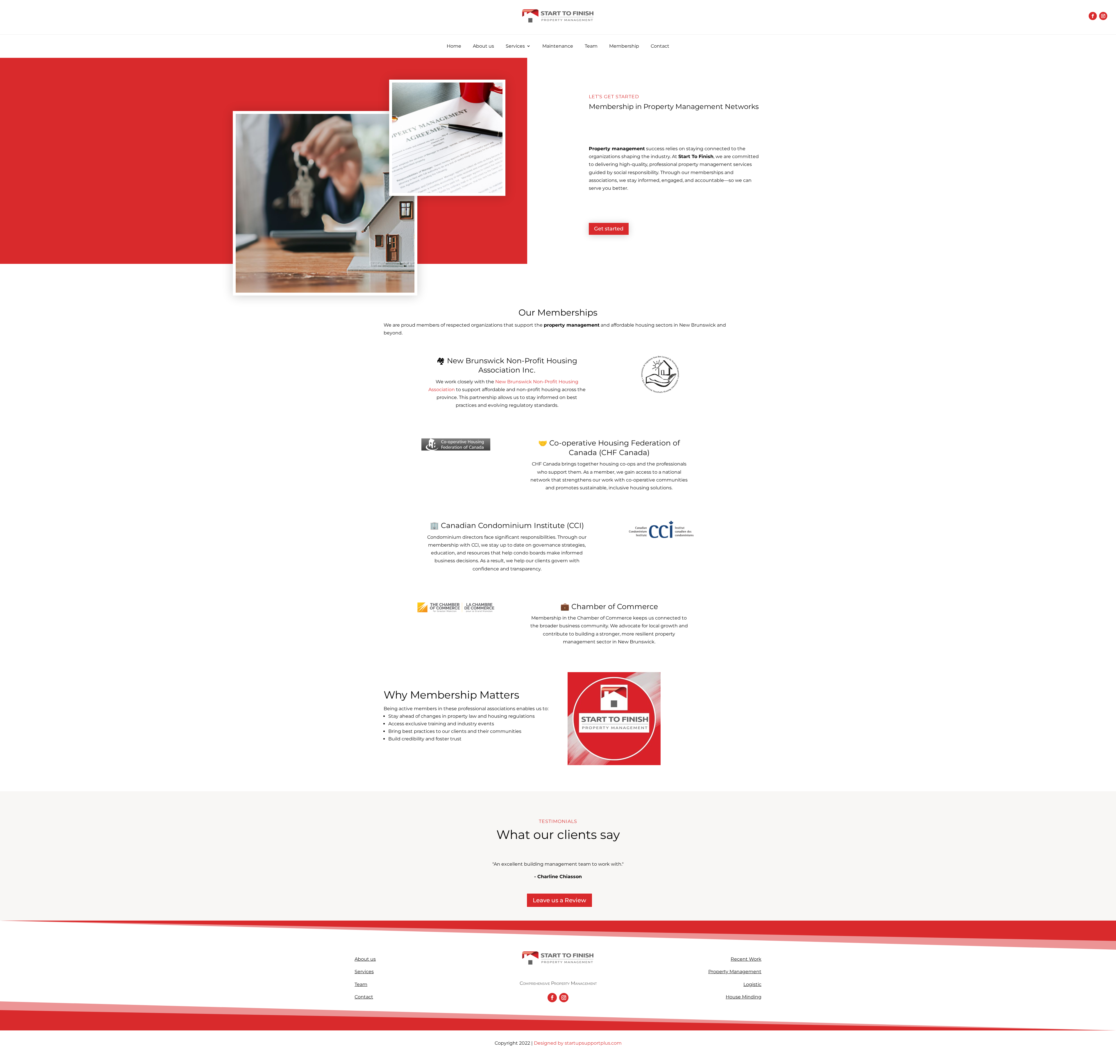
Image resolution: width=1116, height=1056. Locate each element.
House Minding (743, 997)
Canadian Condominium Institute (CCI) (512, 525)
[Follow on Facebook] (1093, 16)
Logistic (752, 984)
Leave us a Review (559, 900)
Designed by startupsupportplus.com (577, 1043)
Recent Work (746, 959)
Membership (624, 46)
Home (454, 46)
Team (591, 46)
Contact (660, 46)
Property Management (734, 971)
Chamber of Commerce (614, 606)
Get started (608, 228)
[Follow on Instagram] (1103, 16)
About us (483, 46)
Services (515, 46)
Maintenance (557, 46)
